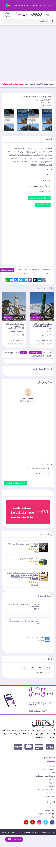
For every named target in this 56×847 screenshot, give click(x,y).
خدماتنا (52, 772)
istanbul (48, 810)
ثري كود (19, 832)
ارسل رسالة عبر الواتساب (38, 198)
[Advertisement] (28, 52)
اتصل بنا (52, 782)
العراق (20, 14)
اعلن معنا (51, 779)
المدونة (52, 786)
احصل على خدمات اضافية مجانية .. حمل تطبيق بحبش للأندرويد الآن (33, 5)
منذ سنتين (45, 335)
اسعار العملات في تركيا (46, 789)
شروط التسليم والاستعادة (45, 775)
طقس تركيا (50, 792)
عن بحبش (51, 765)
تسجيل (23, 352)
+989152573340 (43, 204)
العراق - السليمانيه (43, 103)
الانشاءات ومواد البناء (33, 83)
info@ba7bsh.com (44, 813)
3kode (38, 832)
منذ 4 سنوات (45, 105)
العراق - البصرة (16, 331)
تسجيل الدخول (35, 352)
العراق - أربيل (44, 331)
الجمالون (24, 667)
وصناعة (40, 667)
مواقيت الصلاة (49, 796)
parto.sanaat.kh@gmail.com (36, 468)
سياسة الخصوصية (48, 769)
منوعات (45, 83)
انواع (32, 667)
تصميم (48, 667)
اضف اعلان (17, 839)
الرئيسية (52, 83)
